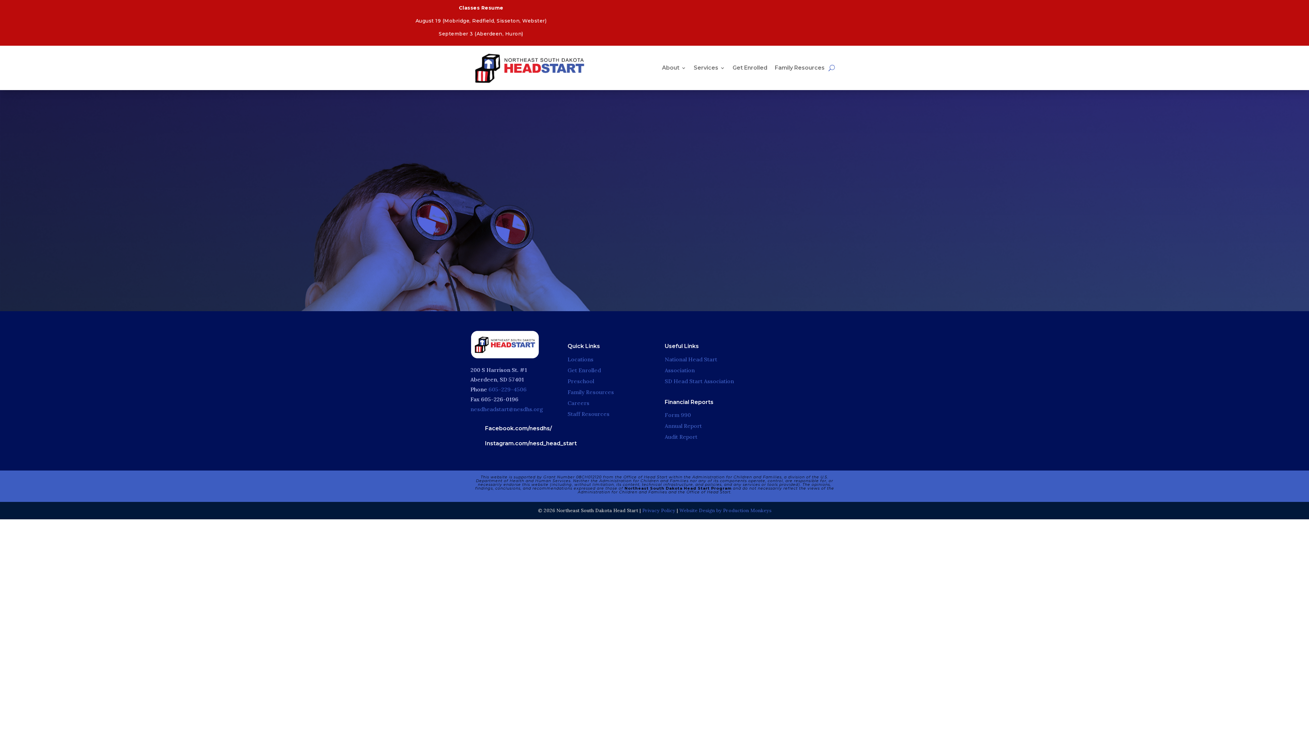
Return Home (651, 240)
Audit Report (681, 436)
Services (706, 67)
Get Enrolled (750, 67)
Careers (578, 403)
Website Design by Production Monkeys (725, 510)
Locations (580, 359)
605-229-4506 (507, 389)
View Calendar (1009, 8)
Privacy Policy (658, 510)
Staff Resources (589, 413)
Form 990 (678, 414)
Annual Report (683, 425)
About (670, 67)
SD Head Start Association (699, 381)
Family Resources (800, 67)
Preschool (581, 381)
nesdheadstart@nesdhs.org (506, 409)
